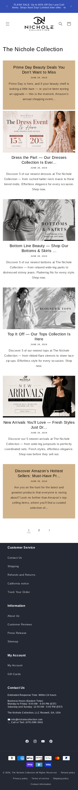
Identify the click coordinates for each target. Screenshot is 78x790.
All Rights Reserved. (46, 772)
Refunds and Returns (21, 574)
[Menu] (7, 24)
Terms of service (40, 778)
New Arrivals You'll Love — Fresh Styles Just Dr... (39, 424)
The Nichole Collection (23, 772)
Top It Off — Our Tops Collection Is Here (39, 336)
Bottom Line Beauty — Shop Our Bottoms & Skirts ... (39, 248)
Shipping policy (61, 778)
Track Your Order (19, 591)
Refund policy (68, 772)
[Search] (60, 24)
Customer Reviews (20, 624)
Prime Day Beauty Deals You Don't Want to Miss (39, 69)
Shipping (13, 566)
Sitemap (13, 641)
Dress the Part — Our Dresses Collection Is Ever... (39, 159)
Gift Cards (14, 674)
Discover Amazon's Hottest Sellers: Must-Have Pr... (39, 473)
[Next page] (49, 530)
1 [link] (29, 530)
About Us (14, 615)
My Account (15, 665)
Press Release (17, 632)
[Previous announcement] (7, 6)
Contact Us (15, 557)
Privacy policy (20, 778)
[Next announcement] (71, 6)
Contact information (41, 784)
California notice (18, 583)
